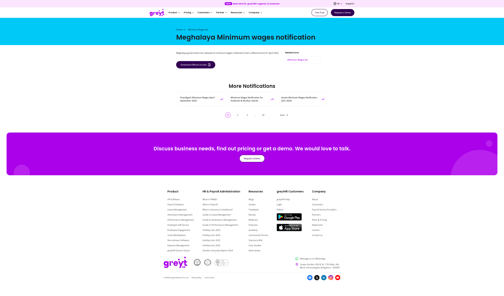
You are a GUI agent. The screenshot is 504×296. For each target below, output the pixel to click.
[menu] (217, 12)
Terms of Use (209, 277)
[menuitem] (176, 12)
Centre (179, 29)
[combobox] (339, 3)
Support (350, 3)
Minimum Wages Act (198, 29)
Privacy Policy (196, 277)
